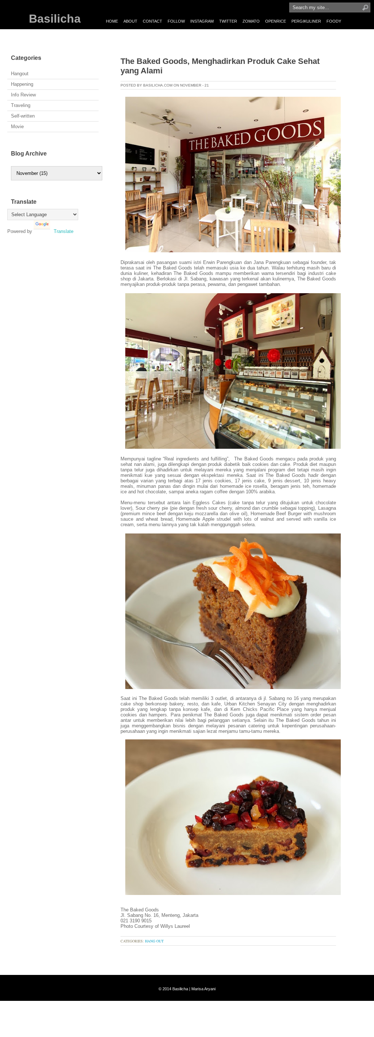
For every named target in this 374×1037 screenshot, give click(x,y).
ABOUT (130, 21)
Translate (63, 231)
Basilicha (55, 18)
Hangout (19, 73)
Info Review (23, 94)
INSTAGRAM (202, 21)
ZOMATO (251, 21)
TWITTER (228, 21)
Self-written (23, 116)
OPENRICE (275, 21)
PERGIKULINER (306, 21)
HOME (112, 21)
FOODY (334, 21)
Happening (22, 84)
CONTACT (152, 21)
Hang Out (154, 941)
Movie (17, 126)
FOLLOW (176, 21)
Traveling (20, 105)
